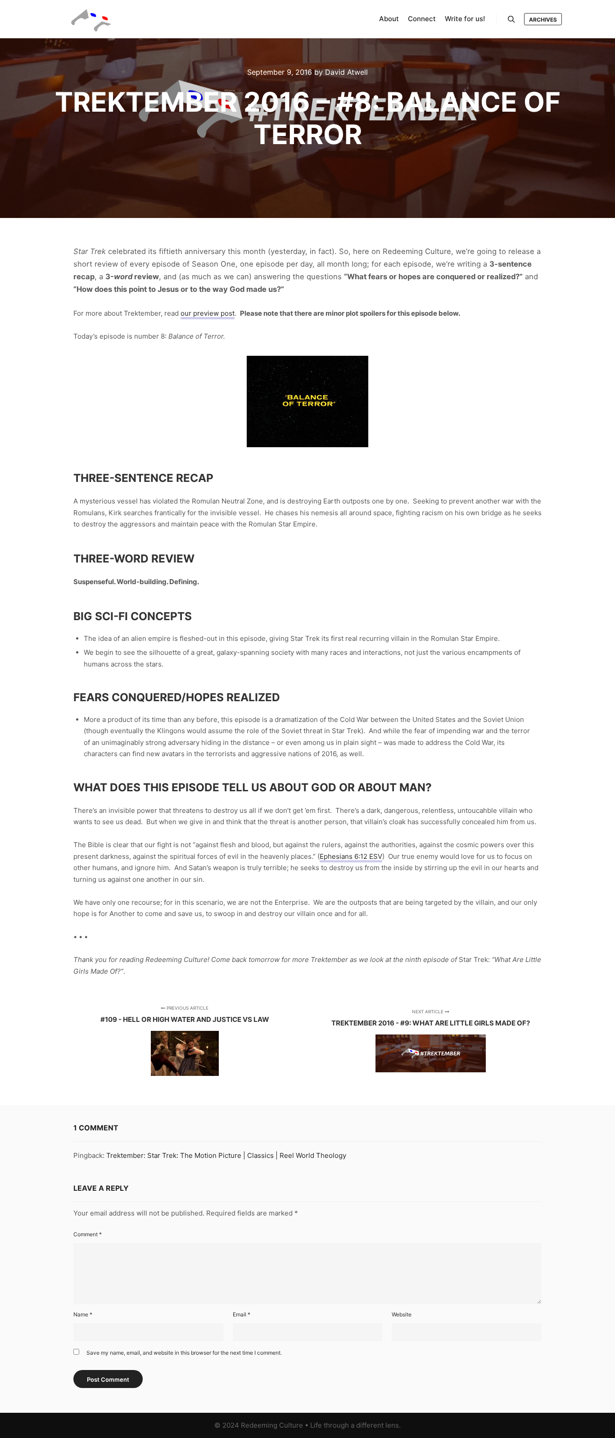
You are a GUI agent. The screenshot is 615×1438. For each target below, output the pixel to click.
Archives (543, 19)
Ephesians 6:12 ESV (351, 856)
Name (82, 1314)
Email (241, 1314)
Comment (87, 1234)
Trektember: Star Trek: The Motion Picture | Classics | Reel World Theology (226, 1155)
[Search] (511, 19)
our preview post (208, 313)
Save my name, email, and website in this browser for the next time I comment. (184, 1352)
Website (402, 1314)
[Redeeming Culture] (91, 19)
